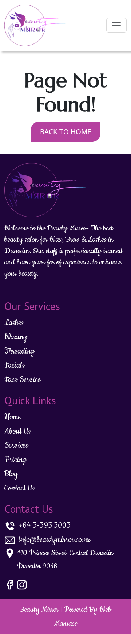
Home (12, 417)
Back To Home (65, 132)
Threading (19, 351)
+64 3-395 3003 (45, 525)
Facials (14, 365)
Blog (11, 474)
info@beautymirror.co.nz (55, 539)
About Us (17, 431)
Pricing (15, 459)
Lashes (14, 322)
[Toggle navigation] (116, 25)
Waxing (15, 337)
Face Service (22, 379)
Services (16, 445)
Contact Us (19, 488)
